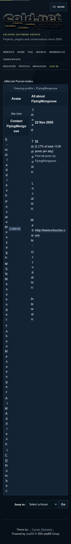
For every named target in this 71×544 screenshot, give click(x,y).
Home (21, 52)
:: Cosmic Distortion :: (42, 529)
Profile (24, 66)
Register (9, 66)
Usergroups (12, 59)
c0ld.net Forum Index (18, 81)
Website (8, 52)
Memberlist (57, 52)
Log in (54, 66)
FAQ (30, 52)
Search (41, 52)
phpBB (30, 533)
